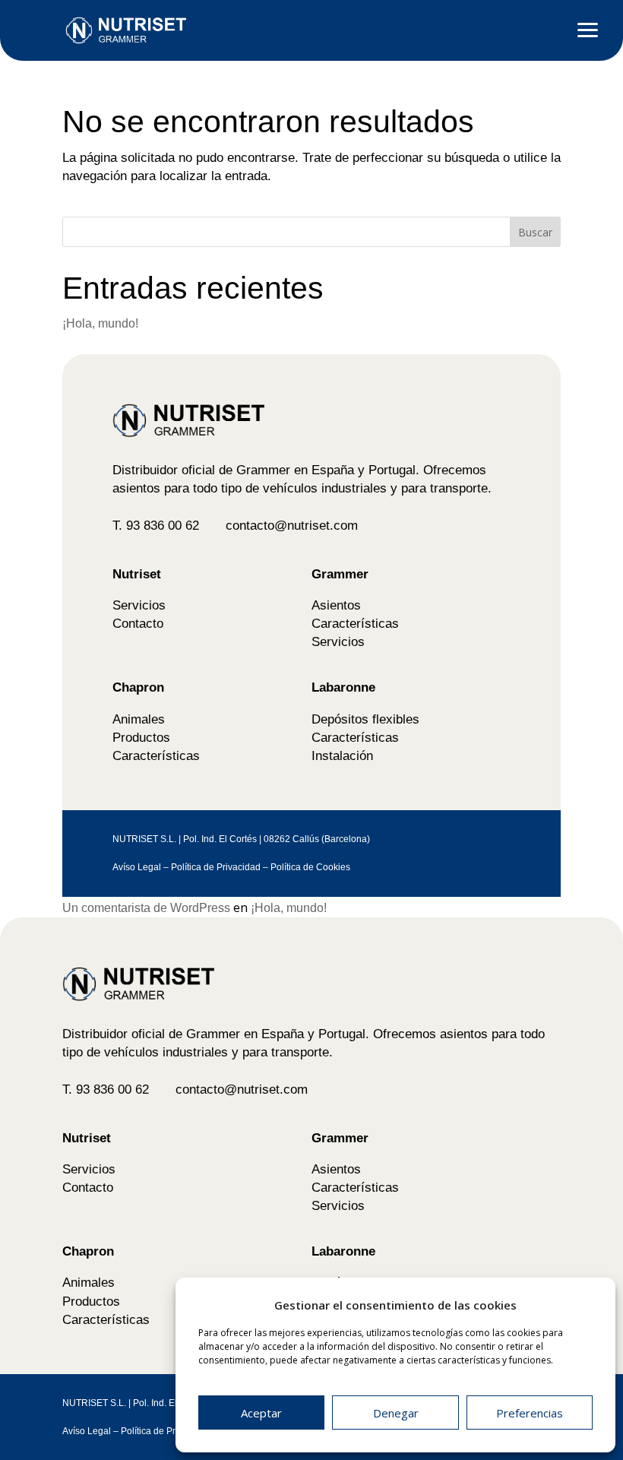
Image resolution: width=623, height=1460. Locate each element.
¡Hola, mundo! (100, 323)
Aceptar (261, 1412)
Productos (141, 737)
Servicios (139, 605)
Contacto (137, 623)
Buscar (535, 232)
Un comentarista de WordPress (146, 907)
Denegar (396, 1412)
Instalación (342, 755)
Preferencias (529, 1412)
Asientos (336, 605)
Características (355, 623)
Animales (138, 719)
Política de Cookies (310, 867)
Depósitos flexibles (365, 719)
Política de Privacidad (216, 867)
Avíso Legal (136, 867)
